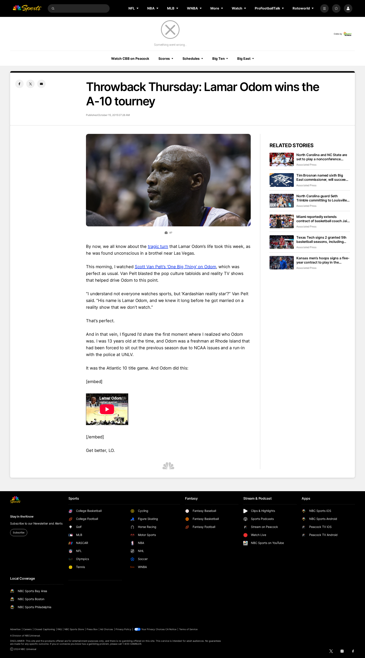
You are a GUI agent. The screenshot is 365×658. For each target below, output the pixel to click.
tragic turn (158, 246)
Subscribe (19, 532)
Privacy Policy (123, 629)
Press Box (92, 629)
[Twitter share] (30, 84)
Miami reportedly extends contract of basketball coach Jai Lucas (321, 219)
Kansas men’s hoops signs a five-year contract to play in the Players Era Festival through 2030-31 (322, 260)
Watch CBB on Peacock (130, 58)
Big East (243, 58)
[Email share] (41, 84)
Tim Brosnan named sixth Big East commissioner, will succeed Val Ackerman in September (322, 177)
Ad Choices (106, 629)
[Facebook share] (19, 84)
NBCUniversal (32, 635)
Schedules (191, 58)
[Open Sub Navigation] (137, 8)
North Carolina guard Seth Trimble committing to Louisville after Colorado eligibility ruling (321, 198)
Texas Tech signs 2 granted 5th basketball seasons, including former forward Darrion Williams (321, 239)
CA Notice (171, 629)
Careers (27, 629)
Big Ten (218, 58)
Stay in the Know (22, 516)
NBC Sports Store (74, 629)
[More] (324, 8)
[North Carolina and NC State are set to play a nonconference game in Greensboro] (282, 159)
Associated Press (306, 164)
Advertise (15, 629)
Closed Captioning (44, 629)
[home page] (27, 8)
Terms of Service (188, 629)
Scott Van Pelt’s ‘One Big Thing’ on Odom (175, 266)
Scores (164, 58)
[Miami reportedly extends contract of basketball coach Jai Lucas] (282, 221)
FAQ (59, 629)
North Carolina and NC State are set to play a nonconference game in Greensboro (321, 157)
